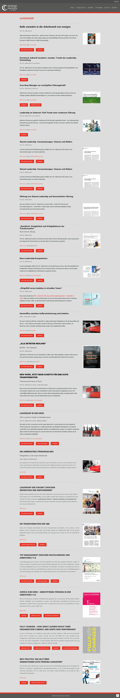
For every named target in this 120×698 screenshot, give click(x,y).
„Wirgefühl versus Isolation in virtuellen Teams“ (41, 288)
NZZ (36, 246)
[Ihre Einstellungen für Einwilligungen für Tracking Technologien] (117, 695)
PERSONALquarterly (37, 156)
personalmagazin (36, 275)
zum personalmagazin (36, 438)
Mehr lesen (23, 45)
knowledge (99, 7)
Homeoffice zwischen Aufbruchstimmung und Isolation (44, 313)
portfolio (90, 7)
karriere (107, 7)
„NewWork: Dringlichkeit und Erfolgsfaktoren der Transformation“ (42, 227)
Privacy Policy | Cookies (63, 695)
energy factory (81, 7)
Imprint (54, 695)
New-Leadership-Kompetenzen (33, 258)
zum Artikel (33, 45)
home (72, 7)
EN (115, 1)
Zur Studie (23, 472)
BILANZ (37, 361)
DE (118, 1)
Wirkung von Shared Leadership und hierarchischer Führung (46, 196)
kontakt (114, 7)
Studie (33, 330)
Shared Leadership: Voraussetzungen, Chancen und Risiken (46, 142)
